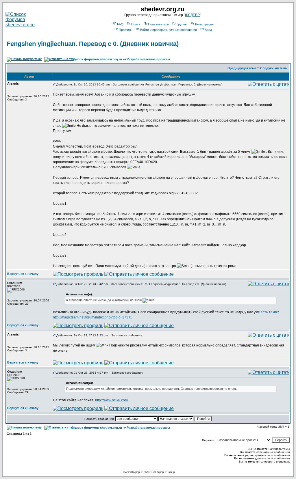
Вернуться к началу (22, 273)
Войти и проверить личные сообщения (168, 29)
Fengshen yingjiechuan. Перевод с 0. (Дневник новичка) (93, 43)
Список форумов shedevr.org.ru (96, 59)
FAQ (120, 24)
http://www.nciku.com (111, 400)
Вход (208, 29)
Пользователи (158, 24)
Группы (182, 24)
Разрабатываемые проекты (148, 59)
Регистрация (204, 24)
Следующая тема (273, 68)
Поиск (135, 24)
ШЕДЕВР (192, 15)
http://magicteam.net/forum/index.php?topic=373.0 (92, 317)
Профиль (125, 29)
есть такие (269, 312)
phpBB (139, 472)
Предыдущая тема (241, 68)
